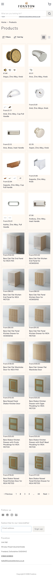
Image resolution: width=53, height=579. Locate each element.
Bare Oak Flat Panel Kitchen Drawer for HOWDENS (11, 333)
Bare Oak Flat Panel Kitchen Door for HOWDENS (37, 297)
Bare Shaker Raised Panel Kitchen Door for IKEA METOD (12, 480)
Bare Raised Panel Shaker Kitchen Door (11, 402)
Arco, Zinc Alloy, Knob (38, 77)
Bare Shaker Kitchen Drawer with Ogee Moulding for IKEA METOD (37, 404)
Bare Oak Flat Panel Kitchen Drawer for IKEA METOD (39, 333)
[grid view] (43, 37)
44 (39, 494)
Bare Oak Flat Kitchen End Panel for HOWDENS (38, 260)
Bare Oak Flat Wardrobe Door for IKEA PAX (13, 368)
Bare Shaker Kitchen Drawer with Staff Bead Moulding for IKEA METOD (39, 443)
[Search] (49, 13)
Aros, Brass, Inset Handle (13, 148)
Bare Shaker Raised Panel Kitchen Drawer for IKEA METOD (39, 480)
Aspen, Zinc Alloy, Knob (39, 148)
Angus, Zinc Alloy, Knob (13, 77)
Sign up (39, 529)
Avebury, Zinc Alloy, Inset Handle (37, 220)
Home (3, 22)
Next (45, 494)
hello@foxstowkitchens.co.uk (12, 561)
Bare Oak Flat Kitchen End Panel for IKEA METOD (12, 297)
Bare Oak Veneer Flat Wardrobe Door (38, 368)
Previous (8, 494)
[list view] (49, 37)
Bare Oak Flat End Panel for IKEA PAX (13, 259)
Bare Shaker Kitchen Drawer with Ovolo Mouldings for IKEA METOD (11, 443)
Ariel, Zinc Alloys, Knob (38, 108)
